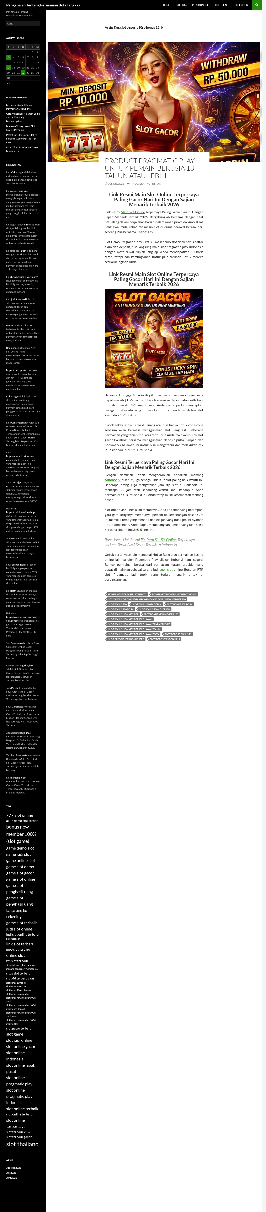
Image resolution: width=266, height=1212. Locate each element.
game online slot (20, 860)
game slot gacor (20, 872)
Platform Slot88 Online (159, 539)
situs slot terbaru (18, 973)
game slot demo (20, 866)
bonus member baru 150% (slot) (127, 594)
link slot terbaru (20, 943)
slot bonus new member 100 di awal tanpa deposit (139, 624)
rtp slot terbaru (17, 961)
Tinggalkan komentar (145, 183)
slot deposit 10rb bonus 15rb (126, 639)
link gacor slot (13, 938)
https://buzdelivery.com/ (24, 276)
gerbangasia (18, 564)
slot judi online (19, 1040)
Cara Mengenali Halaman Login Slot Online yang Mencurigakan (23, 117)
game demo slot (20, 847)
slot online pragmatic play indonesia (19, 1096)
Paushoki (23, 190)
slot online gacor (21, 1046)
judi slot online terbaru (22, 934)
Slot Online (221, 5)
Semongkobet (18, 777)
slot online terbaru (19, 1114)
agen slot (166, 569)
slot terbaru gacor (19, 1137)
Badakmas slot (14, 347)
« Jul (9, 83)
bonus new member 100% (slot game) (174, 594)
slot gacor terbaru (19, 1028)
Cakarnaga (17, 172)
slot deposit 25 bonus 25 (165, 639)
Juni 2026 (11, 1177)
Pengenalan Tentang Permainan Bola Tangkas (43, 5)
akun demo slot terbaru (22, 821)
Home (166, 5)
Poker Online (200, 5)
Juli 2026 (11, 1172)
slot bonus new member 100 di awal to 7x (133, 634)
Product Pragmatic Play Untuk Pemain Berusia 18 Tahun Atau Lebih (150, 168)
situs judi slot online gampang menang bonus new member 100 (147, 599)
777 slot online (19, 815)
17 (8, 67)
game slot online (20, 879)
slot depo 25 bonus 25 (178, 634)
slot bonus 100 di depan (146, 604)
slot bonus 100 (117, 604)
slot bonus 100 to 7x (120, 609)
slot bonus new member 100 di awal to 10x (134, 629)
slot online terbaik (22, 1108)
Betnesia (11, 325)
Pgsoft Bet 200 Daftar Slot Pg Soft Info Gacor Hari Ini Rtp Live (21, 138)
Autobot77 (113, 480)
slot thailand (22, 1143)
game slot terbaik (21, 922)
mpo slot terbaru (18, 949)
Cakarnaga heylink (23, 665)
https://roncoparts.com (18, 370)
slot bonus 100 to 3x (179, 604)
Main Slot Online (133, 212)
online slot (15, 955)
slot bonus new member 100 (161, 614)
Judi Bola (181, 5)
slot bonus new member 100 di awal (130, 619)
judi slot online (19, 928)
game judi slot (18, 854)
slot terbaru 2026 (18, 1132)
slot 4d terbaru (16, 978)
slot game (14, 1033)
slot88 (31, 978)
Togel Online (241, 5)
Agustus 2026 (13, 1167)
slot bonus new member (123, 614)
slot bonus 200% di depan (154, 609)
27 (23, 72)
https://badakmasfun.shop (20, 512)
